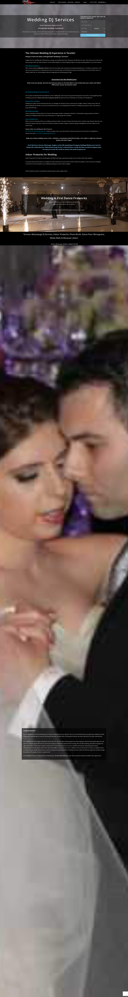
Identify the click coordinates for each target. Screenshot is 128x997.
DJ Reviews (77, 2)
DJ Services (52, 2)
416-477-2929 (93, 2)
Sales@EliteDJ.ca (102, 2)
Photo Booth (70, 2)
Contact (85, 2)
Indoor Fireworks (62, 2)
